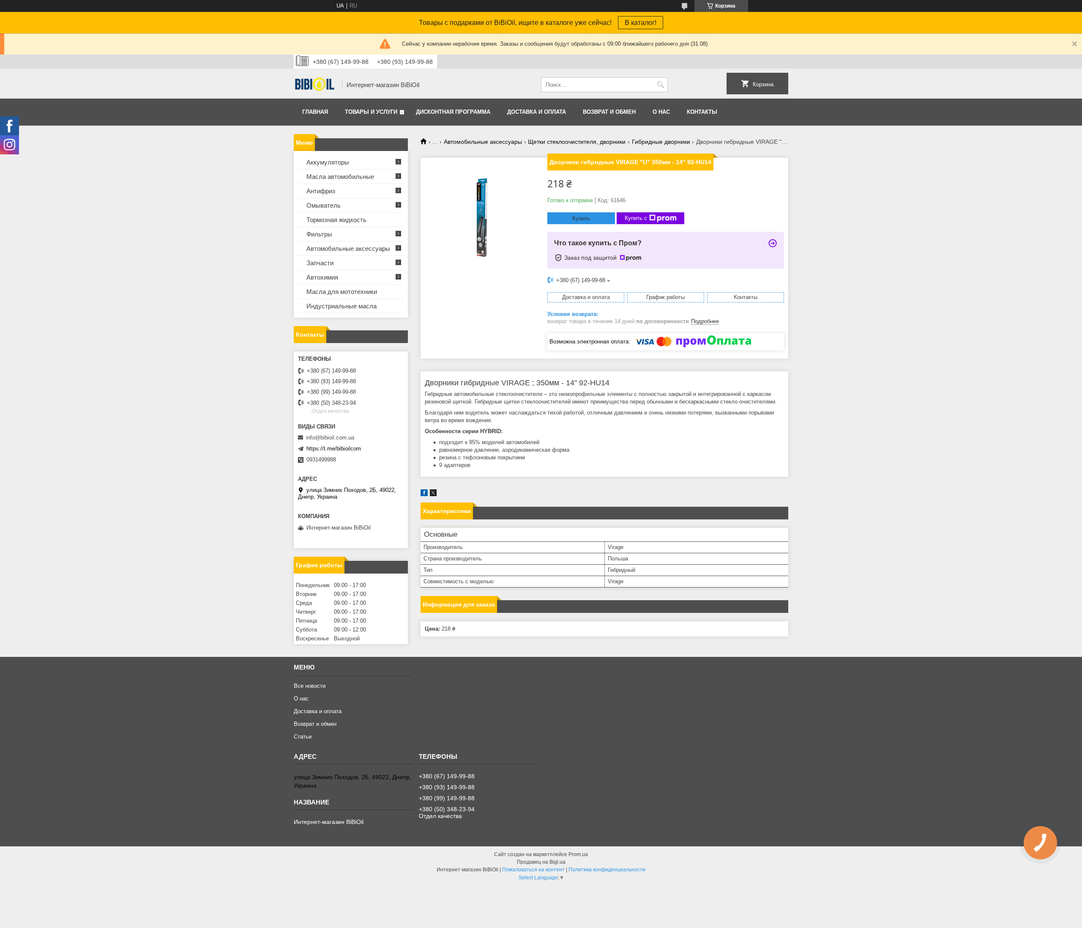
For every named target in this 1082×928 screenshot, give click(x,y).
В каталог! (640, 22)
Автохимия (322, 277)
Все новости (309, 686)
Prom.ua (578, 854)
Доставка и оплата (536, 112)
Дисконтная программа (453, 112)
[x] (433, 494)
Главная (315, 112)
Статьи (302, 736)
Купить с (636, 218)
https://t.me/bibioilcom (333, 448)
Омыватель (323, 205)
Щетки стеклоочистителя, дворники (577, 141)
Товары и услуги (371, 112)
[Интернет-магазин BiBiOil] (315, 85)
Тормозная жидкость (336, 219)
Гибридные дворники (661, 141)
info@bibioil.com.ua (330, 437)
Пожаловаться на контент (533, 870)
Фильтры (319, 234)
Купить (581, 218)
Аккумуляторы (327, 162)
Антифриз (320, 191)
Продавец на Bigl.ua (541, 862)
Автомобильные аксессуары (483, 141)
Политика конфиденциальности (606, 870)
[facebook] (424, 494)
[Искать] (660, 84)
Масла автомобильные (340, 176)
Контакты (702, 112)
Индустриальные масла (341, 306)
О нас (661, 112)
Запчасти (319, 262)
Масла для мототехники (341, 291)
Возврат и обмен (609, 112)
